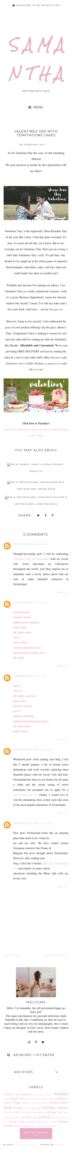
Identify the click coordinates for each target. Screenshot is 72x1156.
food (7, 1107)
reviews (26, 1117)
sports (53, 1121)
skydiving (63, 1117)
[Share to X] (38, 515)
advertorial (39, 1094)
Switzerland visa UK (26, 795)
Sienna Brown (26, 749)
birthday (61, 1093)
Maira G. (61, 1145)
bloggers (14, 1098)
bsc (22, 1098)
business (29, 1098)
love (16, 1111)
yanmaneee (23, 676)
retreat (19, 1117)
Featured (8, 1094)
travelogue (26, 1125)
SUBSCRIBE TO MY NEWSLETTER (37, 5)
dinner (46, 1102)
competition (36, 1102)
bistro (6, 1098)
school (44, 1117)
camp (37, 1098)
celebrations (61, 1098)
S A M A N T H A (25, 1145)
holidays (62, 1107)
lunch (23, 1112)
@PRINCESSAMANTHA (36, 1133)
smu (5, 1121)
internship (8, 1112)
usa (33, 1125)
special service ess (38, 1121)
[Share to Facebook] (46, 515)
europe (54, 1102)
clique (16, 1102)
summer (63, 1121)
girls (26, 1107)
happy (38, 1108)
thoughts (8, 1125)
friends (18, 1107)
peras (66, 1112)
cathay (51, 1098)
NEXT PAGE (13, 955)
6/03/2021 (40, 676)
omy (59, 1112)
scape (35, 1117)
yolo (48, 1125)
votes (37, 1125)
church (7, 1102)
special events (17, 1121)
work (43, 1125)
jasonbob (22, 602)
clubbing (26, 1102)
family (64, 1102)
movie (41, 1112)
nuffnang (51, 1112)
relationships (9, 1117)
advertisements (23, 1094)
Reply (62, 592)
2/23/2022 (47, 749)
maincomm (32, 1112)
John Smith (23, 544)
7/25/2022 (47, 823)
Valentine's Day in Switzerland (31, 559)
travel (17, 1125)
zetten (53, 1125)
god (32, 1108)
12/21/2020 (40, 602)
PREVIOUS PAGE (55, 955)
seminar (55, 1117)
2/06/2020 (41, 544)
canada (44, 1098)
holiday (48, 1107)
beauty (49, 1094)
